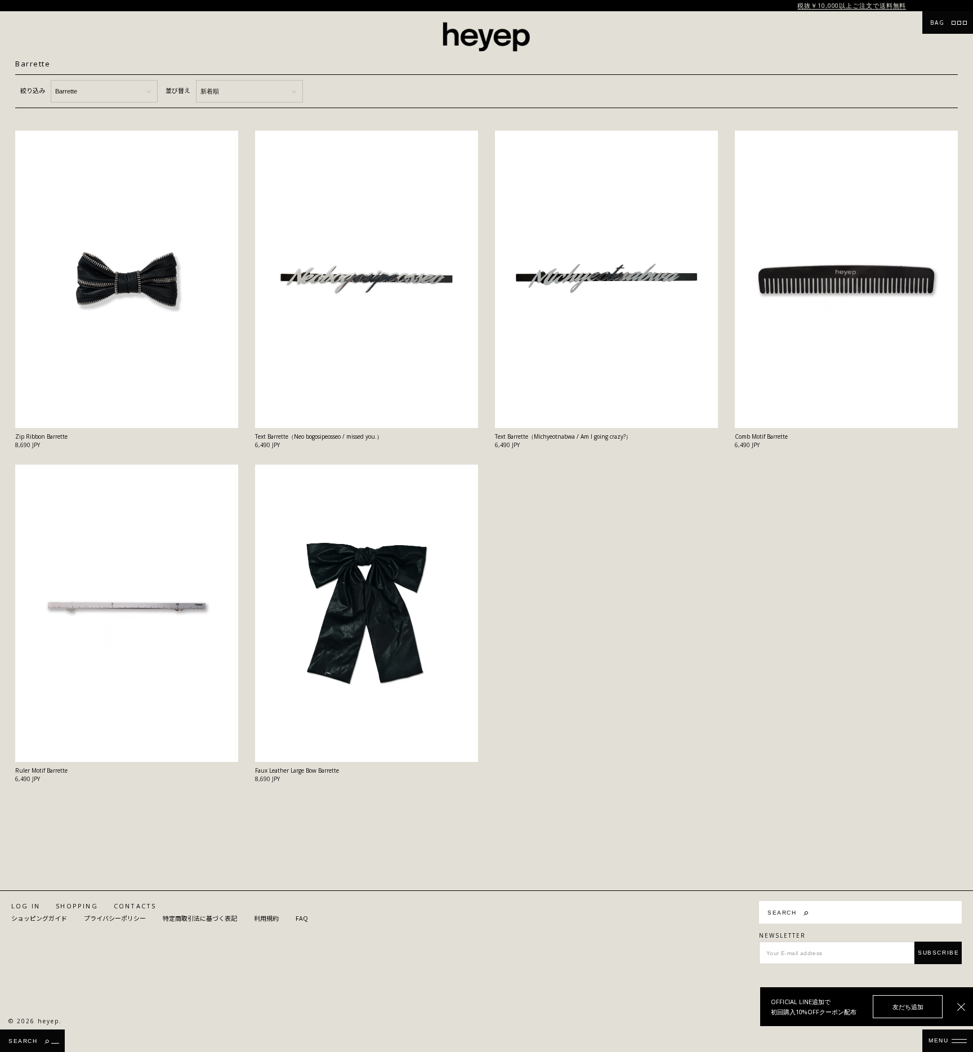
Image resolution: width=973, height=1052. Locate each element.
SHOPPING (77, 906)
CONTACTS (135, 906)
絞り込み (32, 90)
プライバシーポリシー (115, 918)
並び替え (178, 90)
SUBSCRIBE (938, 953)
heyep (48, 1021)
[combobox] (893, 912)
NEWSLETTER (782, 935)
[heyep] (486, 37)
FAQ (302, 918)
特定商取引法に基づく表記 (200, 918)
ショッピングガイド (39, 918)
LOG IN (25, 906)
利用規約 (266, 918)
